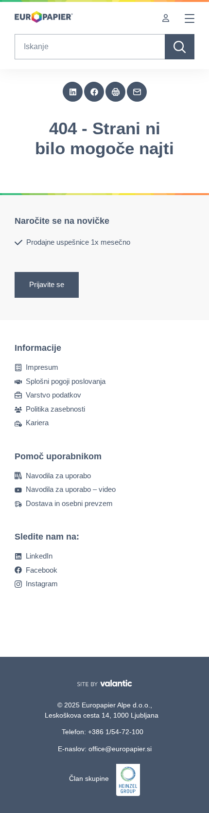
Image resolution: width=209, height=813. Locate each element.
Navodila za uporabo (58, 475)
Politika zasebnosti (55, 409)
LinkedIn (39, 556)
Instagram (42, 583)
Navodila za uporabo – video (71, 489)
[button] (73, 92)
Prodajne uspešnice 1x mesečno (78, 242)
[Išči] (179, 46)
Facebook (41, 570)
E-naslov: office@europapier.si (105, 749)
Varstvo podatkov (53, 395)
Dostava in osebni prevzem (69, 503)
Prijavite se (46, 285)
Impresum (42, 367)
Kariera (37, 422)
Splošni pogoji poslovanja (65, 381)
